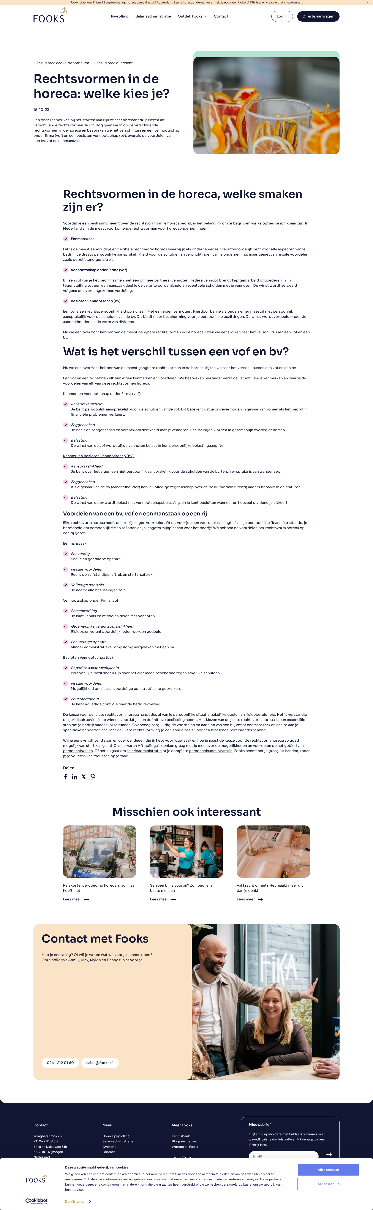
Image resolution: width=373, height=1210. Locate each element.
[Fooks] (50, 14)
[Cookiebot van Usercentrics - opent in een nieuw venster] (36, 1201)
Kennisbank (181, 1136)
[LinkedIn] (74, 778)
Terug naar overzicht (115, 63)
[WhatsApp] (92, 778)
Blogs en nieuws (184, 1141)
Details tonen (75, 1201)
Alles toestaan (328, 1170)
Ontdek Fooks (190, 16)
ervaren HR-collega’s (141, 745)
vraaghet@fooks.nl (48, 1136)
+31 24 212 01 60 (45, 1141)
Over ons (109, 1147)
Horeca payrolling (116, 1136)
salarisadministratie (144, 751)
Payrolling (120, 16)
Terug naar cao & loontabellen (63, 63)
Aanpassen (326, 1184)
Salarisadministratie (153, 16)
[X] (83, 778)
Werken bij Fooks (185, 1147)
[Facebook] (65, 778)
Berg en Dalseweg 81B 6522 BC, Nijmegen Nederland (50, 1152)
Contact (221, 16)
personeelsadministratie (210, 751)
